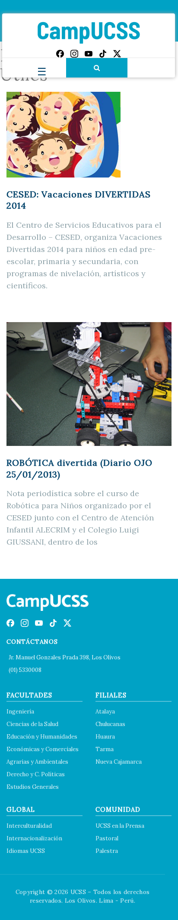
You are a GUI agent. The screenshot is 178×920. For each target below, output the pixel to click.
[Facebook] (60, 54)
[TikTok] (103, 54)
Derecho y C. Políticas (35, 774)
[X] (117, 54)
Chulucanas (110, 724)
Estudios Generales (32, 787)
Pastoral (106, 838)
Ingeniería (20, 711)
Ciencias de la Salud (32, 724)
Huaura (105, 736)
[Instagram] (74, 54)
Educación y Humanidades (41, 736)
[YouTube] (88, 54)
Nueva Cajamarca (118, 761)
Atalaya (105, 711)
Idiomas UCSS (25, 851)
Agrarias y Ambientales (37, 761)
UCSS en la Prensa (119, 826)
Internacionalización (34, 838)
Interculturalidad (29, 826)
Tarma (104, 749)
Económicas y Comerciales (42, 749)
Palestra (106, 851)
